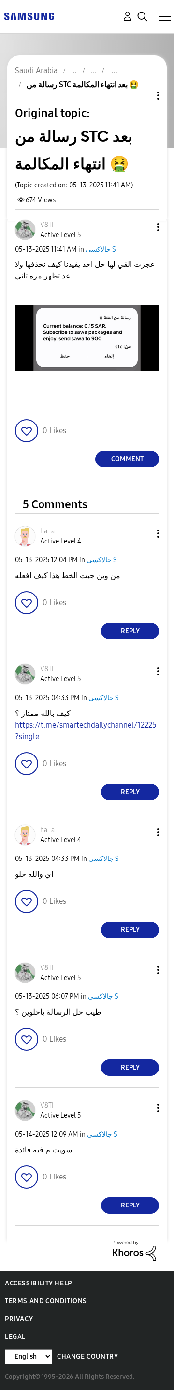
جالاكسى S (101, 249)
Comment (127, 459)
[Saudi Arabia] (29, 15)
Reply (130, 631)
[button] (142, 227)
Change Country (87, 1356)
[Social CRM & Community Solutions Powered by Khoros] (134, 1250)
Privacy (19, 1319)
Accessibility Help (38, 1283)
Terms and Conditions (46, 1301)
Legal (15, 1337)
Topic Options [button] (141, 95)
